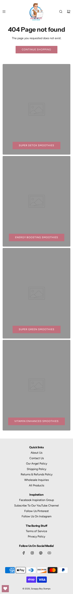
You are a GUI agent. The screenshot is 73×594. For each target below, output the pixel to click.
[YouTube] (49, 553)
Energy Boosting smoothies (36, 237)
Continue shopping (36, 49)
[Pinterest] (41, 553)
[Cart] (68, 11)
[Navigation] (4, 11)
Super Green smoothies (36, 329)
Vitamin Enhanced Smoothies (36, 421)
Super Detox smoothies (36, 145)
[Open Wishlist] (5, 588)
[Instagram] (32, 553)
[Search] (61, 11)
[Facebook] (24, 553)
